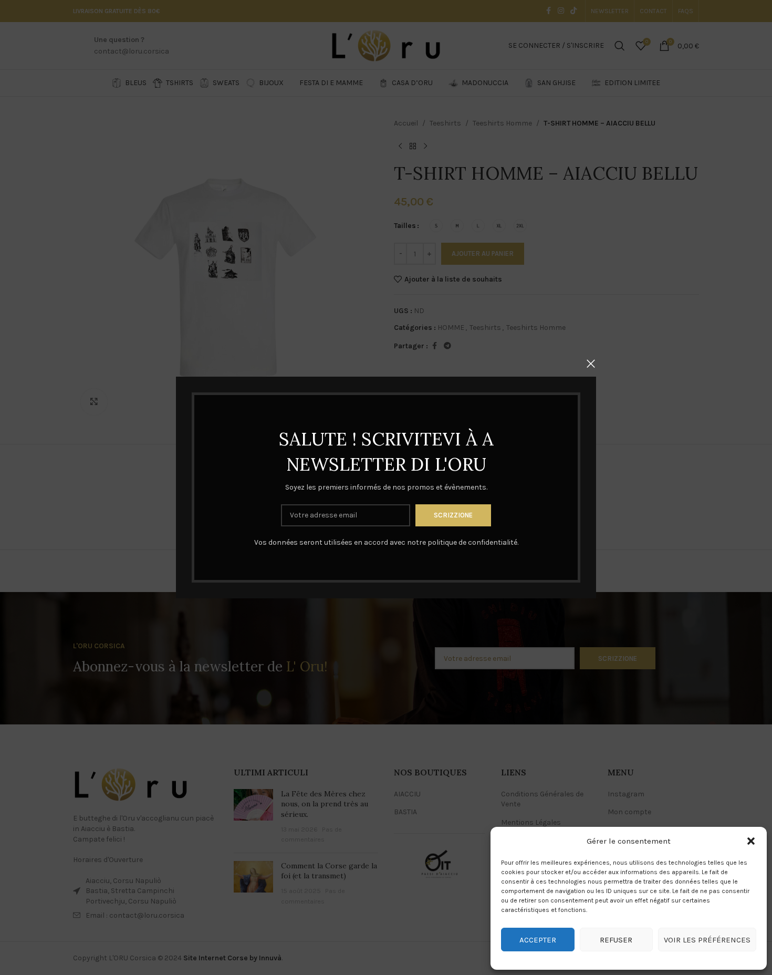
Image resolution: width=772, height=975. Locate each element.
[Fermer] (591, 363)
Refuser (616, 940)
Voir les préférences (707, 940)
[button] (751, 841)
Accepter (537, 940)
